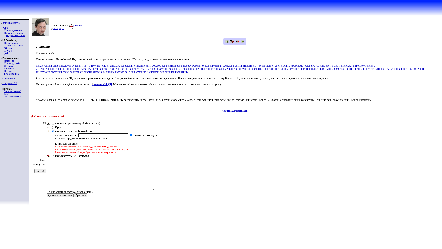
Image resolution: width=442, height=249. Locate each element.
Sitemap (8, 48)
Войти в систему (11, 23)
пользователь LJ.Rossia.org (72, 155)
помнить (139, 135)
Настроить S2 (9, 83)
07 (60, 28)
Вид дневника (11, 73)
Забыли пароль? (12, 91)
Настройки (9, 60)
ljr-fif (6, 53)
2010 (55, 28)
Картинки (9, 68)
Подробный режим (15, 35)
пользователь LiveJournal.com (73, 131)
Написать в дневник (14, 33)
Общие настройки (13, 45)
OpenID (60, 127)
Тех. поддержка (12, 96)
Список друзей (12, 63)
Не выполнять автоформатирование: (68, 191)
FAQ (6, 94)
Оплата (8, 50)
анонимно (61, 123)
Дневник (8, 66)
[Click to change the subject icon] (122, 160)
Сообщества (8, 78)
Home (5, 27)
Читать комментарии (235, 110)
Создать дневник (13, 30)
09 (63, 28)
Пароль (8, 71)
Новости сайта (11, 43)
